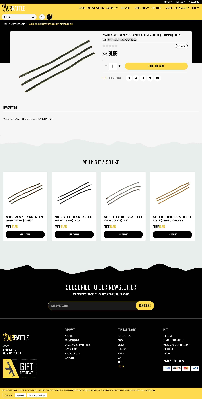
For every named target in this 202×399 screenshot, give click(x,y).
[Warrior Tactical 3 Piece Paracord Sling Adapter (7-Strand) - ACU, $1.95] (123, 193)
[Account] (42, 17)
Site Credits (168, 349)
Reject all (20, 395)
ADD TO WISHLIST (113, 78)
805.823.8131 (195, 2)
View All (121, 366)
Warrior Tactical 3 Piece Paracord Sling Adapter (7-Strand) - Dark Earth (172, 219)
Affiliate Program (72, 340)
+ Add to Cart (156, 66)
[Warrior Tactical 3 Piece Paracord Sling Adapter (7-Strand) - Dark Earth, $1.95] (172, 193)
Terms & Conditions (73, 353)
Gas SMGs (125, 8)
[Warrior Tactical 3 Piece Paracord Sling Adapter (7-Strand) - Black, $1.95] (74, 193)
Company (167, 2)
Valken (120, 340)
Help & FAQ (179, 2)
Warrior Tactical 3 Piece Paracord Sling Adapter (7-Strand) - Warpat (25, 219)
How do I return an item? (173, 340)
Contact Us (69, 358)
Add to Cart (25, 234)
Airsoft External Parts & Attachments (97, 8)
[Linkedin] (143, 78)
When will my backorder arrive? (176, 345)
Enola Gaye (122, 349)
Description (10, 107)
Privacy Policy (71, 349)
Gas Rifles (156, 8)
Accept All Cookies (37, 395)
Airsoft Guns (141, 8)
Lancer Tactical (124, 336)
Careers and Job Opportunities (77, 345)
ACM (119, 358)
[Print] (136, 78)
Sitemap (166, 353)
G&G (119, 362)
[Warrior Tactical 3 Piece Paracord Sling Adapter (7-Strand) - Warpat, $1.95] (25, 193)
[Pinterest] (129, 78)
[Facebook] (157, 78)
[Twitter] (150, 78)
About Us (68, 336)
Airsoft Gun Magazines (176, 8)
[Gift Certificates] (20, 368)
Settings (8, 395)
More (194, 8)
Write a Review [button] (182, 46)
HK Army (121, 353)
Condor (121, 345)
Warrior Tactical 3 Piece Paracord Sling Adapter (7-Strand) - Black (74, 219)
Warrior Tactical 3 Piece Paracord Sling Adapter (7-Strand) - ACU (123, 219)
